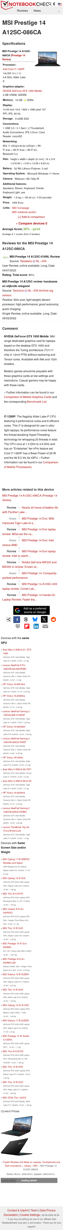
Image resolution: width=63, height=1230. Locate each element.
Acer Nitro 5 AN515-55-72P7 (17, 769)
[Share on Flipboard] (27, 626)
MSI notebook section (24, 212)
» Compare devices (31, 223)
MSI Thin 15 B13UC (13, 928)
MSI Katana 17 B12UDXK (16, 1020)
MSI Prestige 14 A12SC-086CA (21, 495)
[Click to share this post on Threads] (26, 619)
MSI (35, 1165)
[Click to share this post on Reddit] (53, 619)
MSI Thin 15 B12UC (13, 1082)
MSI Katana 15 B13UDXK (16, 974)
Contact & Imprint (18, 1210)
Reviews (22, 11)
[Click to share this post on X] (44, 619)
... (59, 11)
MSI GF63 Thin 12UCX (14, 1097)
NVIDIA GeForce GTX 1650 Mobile (22, 90)
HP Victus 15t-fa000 (13, 757)
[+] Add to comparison (31, 217)
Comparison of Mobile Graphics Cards (27, 397)
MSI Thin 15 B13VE (13, 1066)
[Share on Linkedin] (36, 626)
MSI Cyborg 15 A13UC (14, 878)
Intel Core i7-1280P (13, 69)
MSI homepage (20, 208)
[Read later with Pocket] (17, 626)
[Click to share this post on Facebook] (16, 619)
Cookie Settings (30, 1215)
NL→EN (41, 261)
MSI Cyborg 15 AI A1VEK (16, 1005)
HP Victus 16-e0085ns (14, 695)
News (37, 11)
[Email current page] (45, 626)
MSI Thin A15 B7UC (13, 1051)
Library (27, 1165)
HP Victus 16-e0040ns (14, 792)
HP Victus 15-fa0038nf (14, 726)
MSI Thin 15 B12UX (13, 989)
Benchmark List (36, 402)
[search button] (50, 4)
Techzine (18, 290)
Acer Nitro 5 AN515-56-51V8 (17, 781)
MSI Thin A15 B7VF (13, 893)
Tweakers (26, 261)
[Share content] (8, 619)
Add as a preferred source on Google (34, 610)
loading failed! (9, 1180)
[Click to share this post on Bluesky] (35, 619)
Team (34, 1210)
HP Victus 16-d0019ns (14, 684)
